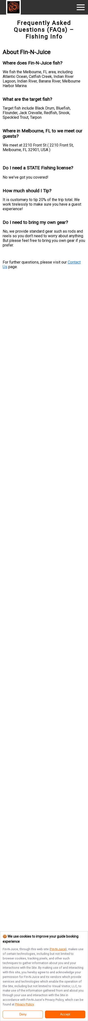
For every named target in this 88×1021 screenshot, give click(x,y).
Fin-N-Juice (58, 949)
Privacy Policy (24, 1004)
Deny (23, 1014)
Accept (65, 1014)
